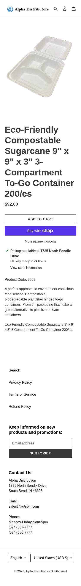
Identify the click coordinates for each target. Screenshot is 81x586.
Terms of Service (22, 394)
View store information (26, 267)
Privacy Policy (20, 382)
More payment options (40, 241)
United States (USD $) (51, 558)
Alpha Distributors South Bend (46, 571)
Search (14, 370)
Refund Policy (20, 406)
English (16, 558)
